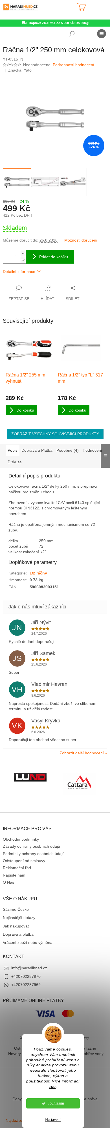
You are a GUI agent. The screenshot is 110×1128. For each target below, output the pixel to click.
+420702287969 (26, 984)
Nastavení (53, 1120)
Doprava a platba (18, 934)
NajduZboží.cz (18, 1120)
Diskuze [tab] (15, 462)
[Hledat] (72, 33)
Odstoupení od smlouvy (24, 860)
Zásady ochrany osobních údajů (31, 846)
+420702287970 (26, 976)
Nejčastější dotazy (19, 917)
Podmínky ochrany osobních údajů (34, 853)
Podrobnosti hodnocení (73, 65)
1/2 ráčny (38, 573)
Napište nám (14, 875)
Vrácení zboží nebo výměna (27, 942)
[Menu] (101, 33)
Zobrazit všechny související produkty (55, 434)
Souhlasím (55, 1103)
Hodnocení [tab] (92, 450)
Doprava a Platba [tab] (36, 450)
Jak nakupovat (16, 926)
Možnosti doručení (80, 240)
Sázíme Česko (16, 909)
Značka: (20, 70)
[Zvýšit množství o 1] (23, 253)
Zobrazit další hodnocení (82, 753)
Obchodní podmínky (21, 839)
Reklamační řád (17, 868)
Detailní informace (19, 271)
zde (52, 1086)
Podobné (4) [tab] (67, 450)
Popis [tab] (12, 450)
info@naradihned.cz (29, 968)
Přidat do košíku (53, 257)
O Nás (8, 882)
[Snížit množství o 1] (23, 260)
